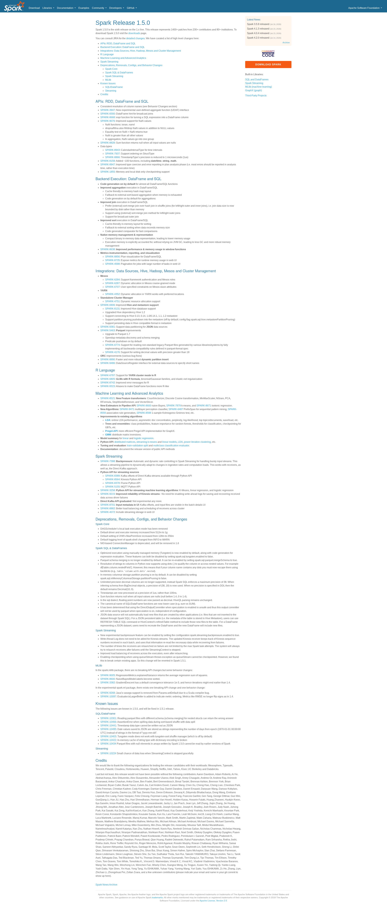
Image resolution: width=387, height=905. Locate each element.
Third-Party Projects (256, 95)
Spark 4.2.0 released (258, 37)
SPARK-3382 (107, 682)
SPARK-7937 (112, 153)
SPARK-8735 (112, 260)
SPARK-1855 (107, 171)
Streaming (110, 90)
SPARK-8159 (107, 161)
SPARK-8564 (112, 479)
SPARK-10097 (108, 696)
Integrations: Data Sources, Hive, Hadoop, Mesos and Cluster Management (140, 50)
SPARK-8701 (107, 505)
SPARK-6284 (112, 279)
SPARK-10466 (108, 722)
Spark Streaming (109, 61)
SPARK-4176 (112, 352)
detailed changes (135, 38)
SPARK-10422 (108, 740)
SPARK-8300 (107, 113)
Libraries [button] (47, 8)
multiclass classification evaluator (171, 445)
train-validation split (137, 445)
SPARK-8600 (144, 405)
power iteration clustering (197, 442)
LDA (180, 442)
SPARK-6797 (107, 375)
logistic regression (143, 438)
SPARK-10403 (108, 736)
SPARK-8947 (107, 164)
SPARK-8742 (107, 382)
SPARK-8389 (112, 476)
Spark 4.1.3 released (258, 28)
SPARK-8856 (112, 256)
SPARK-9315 (107, 386)
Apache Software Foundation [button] (364, 8)
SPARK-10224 (108, 753)
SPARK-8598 (144, 413)
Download (34, 8)
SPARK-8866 (112, 157)
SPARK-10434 (108, 743)
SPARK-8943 (112, 150)
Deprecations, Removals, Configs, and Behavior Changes (131, 65)
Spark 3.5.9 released (258, 24)
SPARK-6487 (176, 409)
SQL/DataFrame (114, 87)
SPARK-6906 (107, 305)
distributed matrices (124, 442)
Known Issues (107, 83)
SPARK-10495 (108, 729)
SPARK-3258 (107, 490)
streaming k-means (147, 442)
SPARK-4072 (107, 512)
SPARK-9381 (107, 327)
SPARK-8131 (112, 308)
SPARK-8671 (204, 405)
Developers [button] (115, 8)
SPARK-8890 (107, 359)
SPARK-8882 (107, 508)
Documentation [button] (65, 8)
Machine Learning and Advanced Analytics (123, 58)
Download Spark (268, 64)
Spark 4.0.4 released (258, 33)
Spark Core (111, 69)
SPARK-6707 (112, 287)
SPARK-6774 (112, 345)
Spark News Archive (106, 884)
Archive (286, 42)
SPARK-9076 (107, 121)
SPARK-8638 (107, 249)
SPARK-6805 (107, 379)
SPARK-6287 (112, 283)
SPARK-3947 (107, 110)
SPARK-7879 (173, 405)
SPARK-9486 (107, 363)
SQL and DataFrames (256, 79)
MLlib (108, 80)
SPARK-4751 (112, 301)
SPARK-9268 (107, 693)
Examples (83, 8)
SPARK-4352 (112, 294)
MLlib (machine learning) (258, 86)
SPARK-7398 (107, 461)
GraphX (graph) (253, 90)
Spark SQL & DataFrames (119, 72)
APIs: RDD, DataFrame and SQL (118, 43)
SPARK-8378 (112, 483)
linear (126, 438)
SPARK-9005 (107, 675)
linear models (169, 442)
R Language (107, 54)
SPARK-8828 (107, 142)
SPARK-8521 (107, 398)
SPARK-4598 (112, 264)
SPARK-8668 (107, 117)
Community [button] (98, 8)
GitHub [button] (131, 8)
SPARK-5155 (112, 486)
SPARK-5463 (107, 330)
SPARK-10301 (108, 718)
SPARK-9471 (127, 409)
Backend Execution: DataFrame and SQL (122, 47)
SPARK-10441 (108, 725)
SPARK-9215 (107, 494)
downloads (134, 33)
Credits (104, 94)
